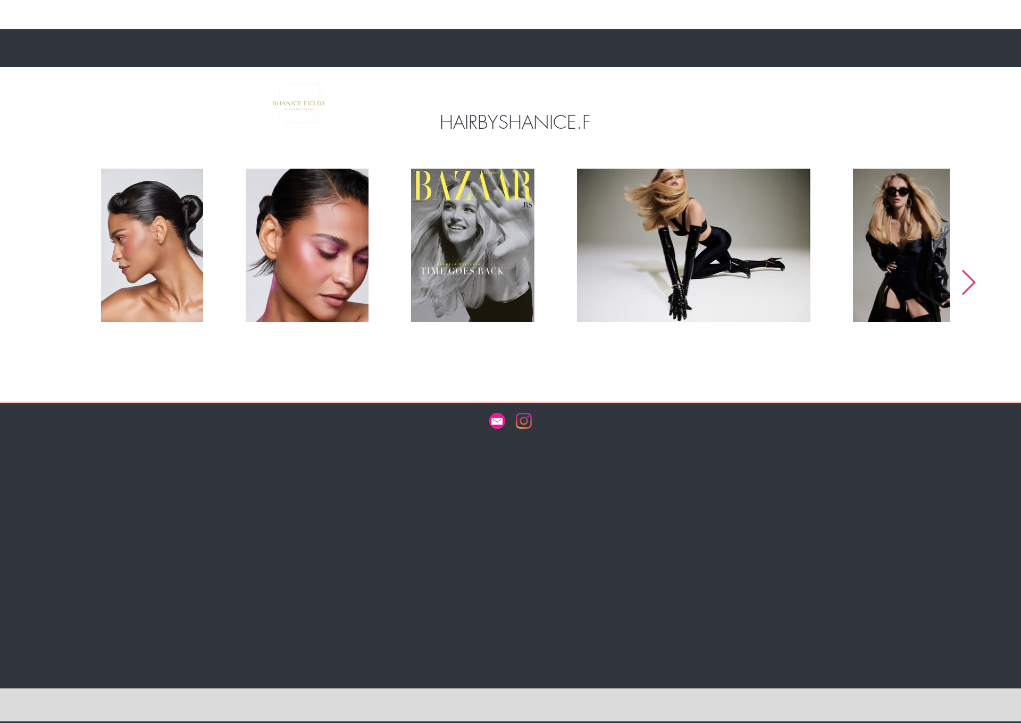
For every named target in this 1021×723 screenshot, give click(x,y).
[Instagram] (524, 421)
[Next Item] (968, 283)
